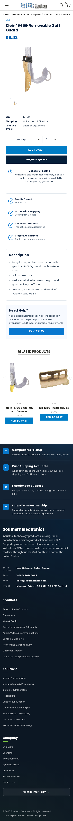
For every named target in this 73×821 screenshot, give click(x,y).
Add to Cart (19, 420)
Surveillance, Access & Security (20, 627)
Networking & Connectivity (17, 644)
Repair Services (11, 776)
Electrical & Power (13, 650)
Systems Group (11, 764)
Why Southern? (11, 758)
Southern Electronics (23, 529)
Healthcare (9, 695)
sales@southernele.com (31, 580)
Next (69, 378)
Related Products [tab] (34, 351)
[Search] (61, 5)
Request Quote (36, 159)
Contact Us (36, 330)
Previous (4, 378)
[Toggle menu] (6, 6)
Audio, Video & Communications (21, 633)
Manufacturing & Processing (18, 684)
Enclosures (9, 615)
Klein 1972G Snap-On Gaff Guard (19, 409)
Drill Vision (8, 770)
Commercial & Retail (14, 719)
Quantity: (20, 139)
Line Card (8, 746)
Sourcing (8, 752)
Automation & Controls (15, 609)
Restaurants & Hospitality (16, 713)
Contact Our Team (36, 791)
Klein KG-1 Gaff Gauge (54, 408)
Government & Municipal (16, 707)
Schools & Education (14, 701)
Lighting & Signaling (13, 638)
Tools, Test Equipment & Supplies (21, 656)
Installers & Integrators (15, 690)
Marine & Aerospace (14, 678)
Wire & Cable (10, 621)
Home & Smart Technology (17, 725)
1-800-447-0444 (26, 575)
